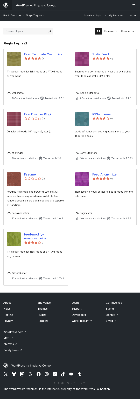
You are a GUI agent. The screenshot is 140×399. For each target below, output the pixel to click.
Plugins (42, 314)
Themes (43, 308)
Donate (112, 314)
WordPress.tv (82, 320)
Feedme (30, 174)
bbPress (10, 344)
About (7, 302)
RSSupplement (103, 114)
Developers (79, 314)
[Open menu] (134, 5)
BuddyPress (12, 350)
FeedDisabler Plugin (38, 114)
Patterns (43, 320)
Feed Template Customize (43, 54)
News (7, 308)
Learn (75, 302)
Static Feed (100, 54)
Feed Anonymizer (105, 174)
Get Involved (114, 302)
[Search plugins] (49, 31)
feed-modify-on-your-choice (35, 236)
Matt (8, 338)
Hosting (8, 314)
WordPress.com (15, 332)
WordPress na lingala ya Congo (31, 365)
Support (77, 308)
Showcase (44, 302)
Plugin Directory (12, 15)
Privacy (8, 320)
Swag (111, 320)
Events (110, 308)
